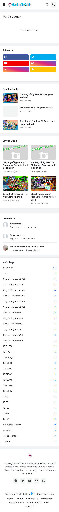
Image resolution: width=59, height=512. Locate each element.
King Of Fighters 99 (29, 340)
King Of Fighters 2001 (29, 284)
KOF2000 (29, 363)
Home (10, 498)
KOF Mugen (29, 357)
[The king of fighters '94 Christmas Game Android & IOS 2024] (44, 152)
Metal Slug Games (29, 424)
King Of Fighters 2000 (29, 279)
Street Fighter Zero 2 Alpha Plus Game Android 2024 (43, 197)
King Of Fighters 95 (29, 318)
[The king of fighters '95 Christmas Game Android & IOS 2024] (15, 152)
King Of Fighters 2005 (29, 307)
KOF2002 (29, 374)
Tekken (29, 441)
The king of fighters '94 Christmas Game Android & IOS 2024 (43, 165)
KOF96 (29, 402)
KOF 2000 (29, 346)
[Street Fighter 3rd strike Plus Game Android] (15, 183)
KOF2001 (29, 368)
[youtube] (16, 63)
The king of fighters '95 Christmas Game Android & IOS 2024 (15, 165)
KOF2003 (29, 379)
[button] (4, 4)
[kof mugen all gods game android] (10, 111)
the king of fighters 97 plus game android (36, 96)
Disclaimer (46, 498)
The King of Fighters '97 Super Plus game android (37, 122)
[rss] (43, 69)
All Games (29, 267)
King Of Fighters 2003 (29, 295)
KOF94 (29, 396)
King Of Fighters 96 (29, 323)
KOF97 (29, 408)
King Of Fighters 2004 (29, 301)
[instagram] (43, 63)
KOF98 (29, 413)
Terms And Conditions (38, 502)
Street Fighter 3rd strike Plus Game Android (15, 195)
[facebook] (16, 57)
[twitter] (43, 57)
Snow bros (29, 430)
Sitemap (29, 506)
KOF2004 (29, 385)
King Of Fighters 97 (29, 329)
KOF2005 (29, 391)
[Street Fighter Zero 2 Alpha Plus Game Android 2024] (44, 183)
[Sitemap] (16, 75)
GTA (29, 273)
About (20, 498)
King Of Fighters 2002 (29, 290)
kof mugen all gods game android (36, 107)
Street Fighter (29, 436)
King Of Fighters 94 (29, 312)
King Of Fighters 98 (29, 335)
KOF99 (29, 419)
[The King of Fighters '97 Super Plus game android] (10, 125)
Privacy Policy (16, 502)
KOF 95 (29, 351)
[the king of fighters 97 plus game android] (10, 98)
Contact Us (32, 498)
